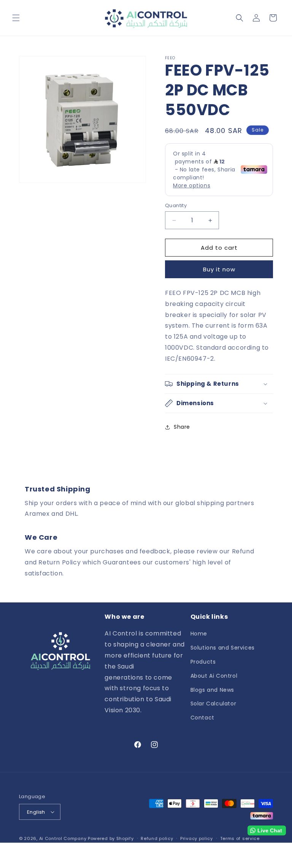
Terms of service (240, 838)
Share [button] (182, 427)
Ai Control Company (63, 838)
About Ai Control (214, 676)
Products (203, 662)
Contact (202, 717)
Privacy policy (196, 838)
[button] (16, 18)
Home (198, 634)
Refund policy (157, 838)
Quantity (176, 205)
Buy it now (219, 269)
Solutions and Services (222, 647)
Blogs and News (212, 690)
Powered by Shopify (111, 838)
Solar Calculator (213, 703)
